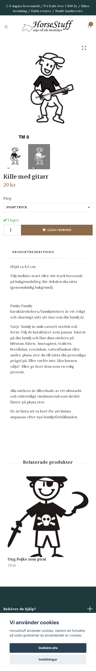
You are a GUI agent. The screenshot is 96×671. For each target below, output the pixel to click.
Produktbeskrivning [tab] (33, 274)
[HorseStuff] (48, 37)
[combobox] (48, 229)
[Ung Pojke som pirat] (48, 539)
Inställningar (48, 659)
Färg (7, 220)
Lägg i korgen (59, 252)
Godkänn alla (48, 648)
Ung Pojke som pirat (27, 581)
